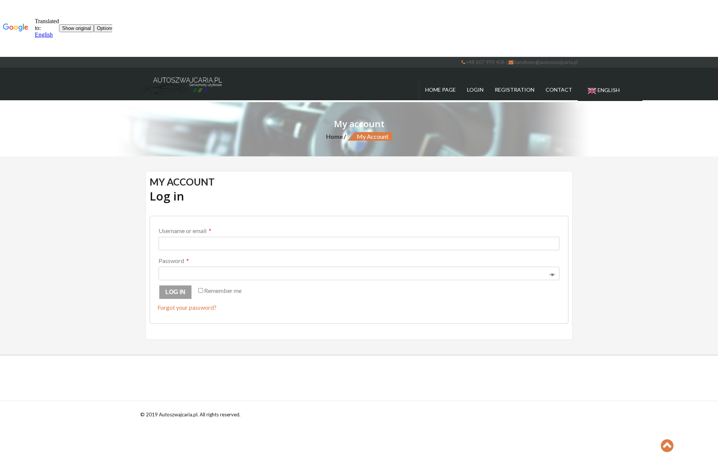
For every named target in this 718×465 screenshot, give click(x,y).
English (608, 90)
